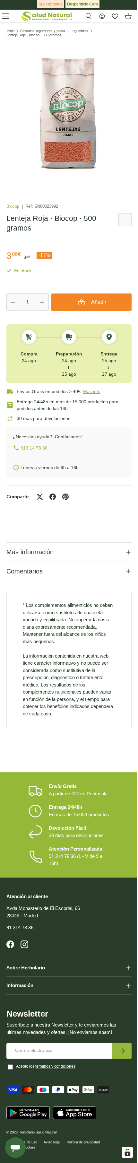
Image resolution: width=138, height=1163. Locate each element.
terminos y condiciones (55, 1061)
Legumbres (79, 31)
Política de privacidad (83, 1137)
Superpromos (50, 4)
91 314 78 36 (19, 922)
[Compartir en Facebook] (52, 496)
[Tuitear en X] (39, 496)
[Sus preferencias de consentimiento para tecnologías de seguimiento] (122, 1152)
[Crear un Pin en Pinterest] (65, 496)
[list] (69, 113)
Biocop (13, 206)
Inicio (10, 31)
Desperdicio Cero (82, 4)
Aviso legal (52, 1137)
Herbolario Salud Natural (37, 1127)
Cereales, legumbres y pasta (42, 31)
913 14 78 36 (34, 447)
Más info (91, 391)
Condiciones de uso (21, 1137)
